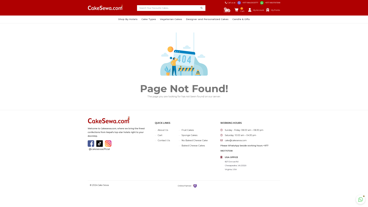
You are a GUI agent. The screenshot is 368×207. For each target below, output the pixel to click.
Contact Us (164, 140)
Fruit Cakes (188, 130)
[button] (360, 199)
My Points (275, 10)
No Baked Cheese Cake (195, 140)
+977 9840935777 (250, 2)
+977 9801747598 (272, 2)
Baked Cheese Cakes (193, 145)
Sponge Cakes (189, 135)
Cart (160, 135)
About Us (163, 130)
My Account (258, 10)
